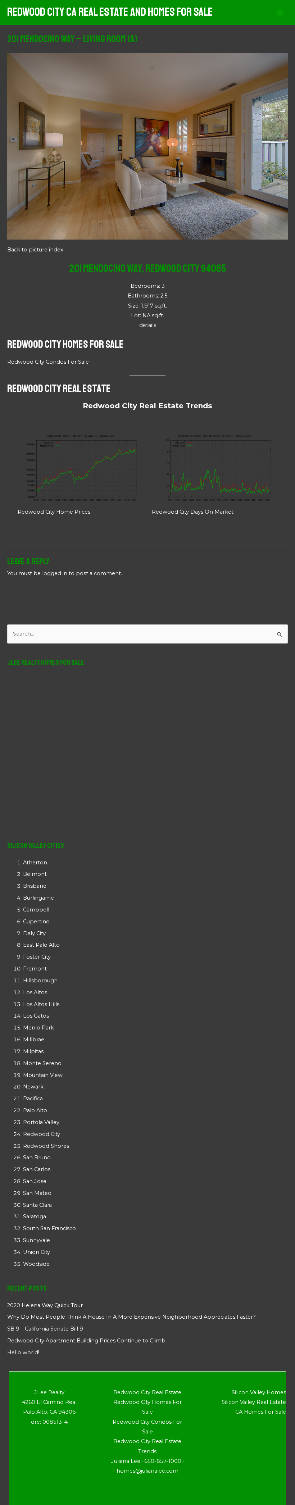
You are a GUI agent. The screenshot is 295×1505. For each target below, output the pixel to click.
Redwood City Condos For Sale (48, 362)
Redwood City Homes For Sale (65, 344)
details (147, 325)
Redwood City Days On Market (192, 512)
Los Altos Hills (41, 1004)
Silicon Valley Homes (259, 1392)
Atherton (35, 862)
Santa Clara (37, 1205)
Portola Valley (41, 1122)
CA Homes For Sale (260, 1412)
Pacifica (33, 1098)
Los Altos (35, 992)
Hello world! (23, 1352)
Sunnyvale (36, 1240)
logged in (54, 573)
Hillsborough (40, 980)
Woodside (36, 1264)
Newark (33, 1086)
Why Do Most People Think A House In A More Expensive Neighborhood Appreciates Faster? (131, 1317)
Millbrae (33, 1039)
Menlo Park (38, 1027)
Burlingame (38, 898)
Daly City (34, 933)
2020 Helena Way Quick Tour (45, 1305)
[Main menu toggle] (280, 12)
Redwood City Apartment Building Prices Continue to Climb (86, 1340)
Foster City (37, 957)
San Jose (34, 1181)
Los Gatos (36, 1016)
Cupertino (36, 921)
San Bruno (37, 1157)
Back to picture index (35, 249)
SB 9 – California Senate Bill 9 (45, 1329)
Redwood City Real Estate (59, 388)
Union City (36, 1252)
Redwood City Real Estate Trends (147, 405)
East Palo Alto (41, 945)
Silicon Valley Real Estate (254, 1402)
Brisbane (34, 886)
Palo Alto (35, 1110)
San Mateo (37, 1193)
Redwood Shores (46, 1146)
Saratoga (34, 1216)
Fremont (35, 968)
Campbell (36, 909)
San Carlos (36, 1169)
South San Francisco (49, 1228)
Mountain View (43, 1075)
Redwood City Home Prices (54, 512)
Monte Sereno (42, 1063)
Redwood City (41, 1134)
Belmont (35, 874)
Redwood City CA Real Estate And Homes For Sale (110, 12)
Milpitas (33, 1051)
